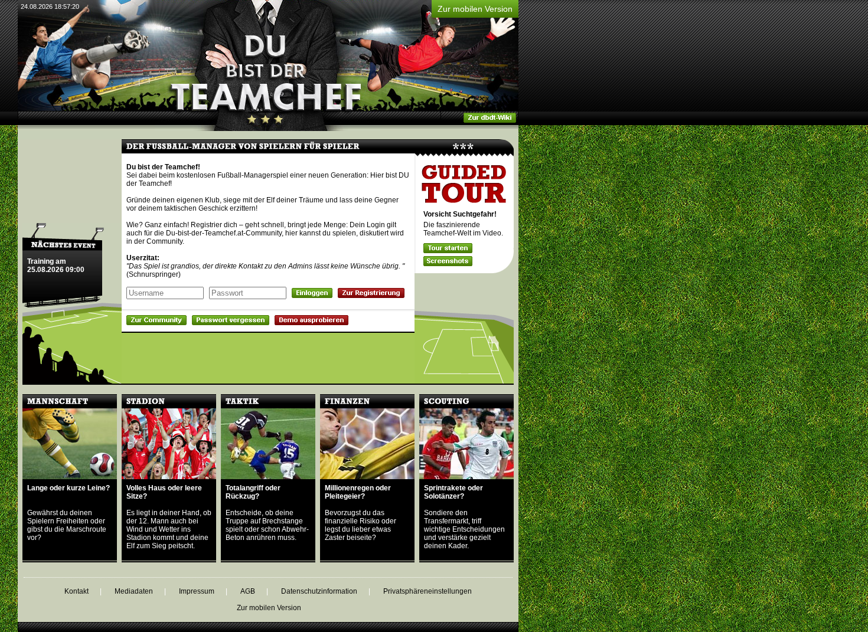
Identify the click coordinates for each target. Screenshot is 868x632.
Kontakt (76, 591)
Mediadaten (134, 591)
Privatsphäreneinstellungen (427, 591)
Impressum (196, 591)
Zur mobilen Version (475, 9)
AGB (247, 591)
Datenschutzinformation (319, 591)
